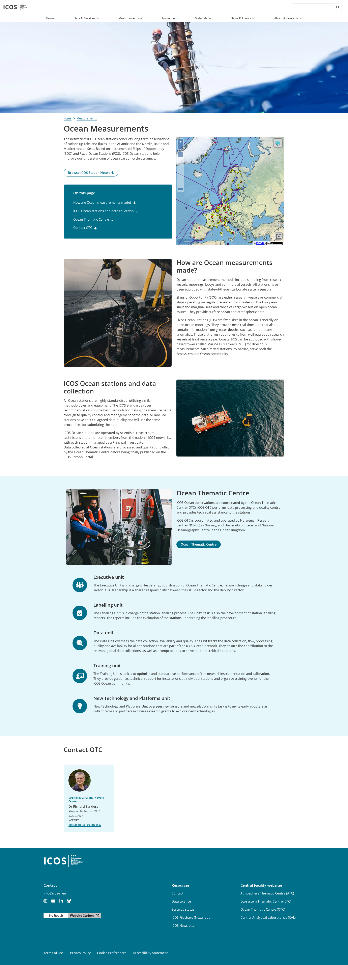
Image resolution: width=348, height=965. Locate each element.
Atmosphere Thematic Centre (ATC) (267, 893)
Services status (183, 909)
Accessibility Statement (150, 953)
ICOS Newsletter (184, 925)
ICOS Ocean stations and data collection (103, 211)
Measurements (87, 118)
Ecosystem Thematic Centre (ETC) (265, 901)
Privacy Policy (80, 953)
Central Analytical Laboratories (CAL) (268, 917)
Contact (177, 893)
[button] (86, 18)
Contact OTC (82, 227)
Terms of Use (54, 953)
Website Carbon (82, 915)
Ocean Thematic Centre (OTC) (262, 909)
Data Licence (181, 901)
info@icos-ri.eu (55, 893)
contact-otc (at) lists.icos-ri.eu (84, 824)
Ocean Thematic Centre (91, 219)
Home (67, 118)
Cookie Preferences (111, 953)
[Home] (15, 7)
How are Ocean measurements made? (102, 202)
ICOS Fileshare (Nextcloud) (191, 917)
